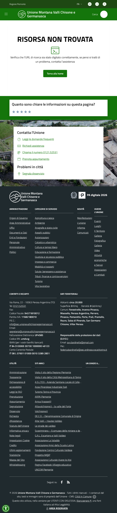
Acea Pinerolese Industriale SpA (51, 387)
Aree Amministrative (19, 223)
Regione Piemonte (17, 4)
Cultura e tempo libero (46, 247)
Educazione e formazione (47, 252)
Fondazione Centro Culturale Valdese (53, 450)
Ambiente (40, 223)
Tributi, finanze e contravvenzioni (51, 276)
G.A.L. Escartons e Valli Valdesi (50, 435)
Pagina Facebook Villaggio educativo (53, 465)
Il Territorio (99, 231)
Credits (12, 445)
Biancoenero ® (84, 501)
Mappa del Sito (17, 460)
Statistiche (14, 455)
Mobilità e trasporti (44, 266)
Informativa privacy (19, 430)
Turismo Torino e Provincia (48, 392)
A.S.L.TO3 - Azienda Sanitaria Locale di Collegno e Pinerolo (64, 382)
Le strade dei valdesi (45, 426)
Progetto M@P (42, 455)
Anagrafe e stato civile (46, 228)
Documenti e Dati (18, 232)
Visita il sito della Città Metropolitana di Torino (58, 377)
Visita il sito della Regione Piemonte (53, 372)
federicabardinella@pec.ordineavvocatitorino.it (83, 350)
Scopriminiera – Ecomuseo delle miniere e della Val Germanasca (67, 430)
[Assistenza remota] (94, 496)
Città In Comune (83, 496)
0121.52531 (19, 306)
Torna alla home (55, 73)
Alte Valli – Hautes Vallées (48, 421)
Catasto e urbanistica (45, 242)
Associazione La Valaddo (47, 440)
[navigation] (6, 14)
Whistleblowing (17, 465)
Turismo (39, 281)
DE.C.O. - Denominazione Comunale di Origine (58, 416)
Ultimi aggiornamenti (20, 450)
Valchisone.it (41, 411)
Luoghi (97, 226)
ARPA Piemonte (43, 396)
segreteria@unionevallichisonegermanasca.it (32, 331)
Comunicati (83, 232)
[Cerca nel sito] (104, 14)
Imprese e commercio (45, 262)
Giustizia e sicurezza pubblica (49, 257)
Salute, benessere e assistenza (50, 271)
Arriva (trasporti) (43, 401)
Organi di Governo (18, 218)
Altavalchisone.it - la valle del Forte (53, 406)
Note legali (14, 435)
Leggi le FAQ (15, 392)
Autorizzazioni (42, 237)
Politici (12, 252)
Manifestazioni (84, 218)
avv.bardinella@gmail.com (80, 342)
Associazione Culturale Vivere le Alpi (53, 460)
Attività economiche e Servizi (100, 260)
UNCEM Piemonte (44, 469)
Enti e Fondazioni (18, 237)
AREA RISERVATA (58, 508)
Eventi (97, 221)
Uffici (11, 228)
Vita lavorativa (42, 286)
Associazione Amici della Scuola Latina (54, 445)
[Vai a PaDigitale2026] (89, 195)
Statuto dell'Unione (19, 426)
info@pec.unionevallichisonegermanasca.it (31, 324)
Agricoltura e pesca (44, 218)
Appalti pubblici (42, 232)
